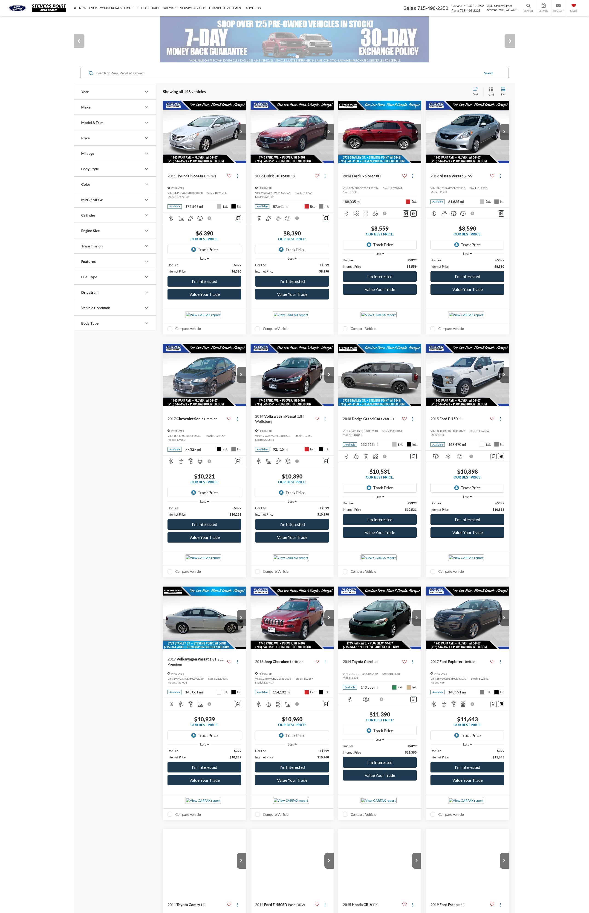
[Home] (75, 8)
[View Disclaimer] (210, 218)
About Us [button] (253, 8)
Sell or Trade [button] (148, 8)
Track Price (208, 249)
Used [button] (93, 8)
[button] (241, 132)
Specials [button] (170, 8)
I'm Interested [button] (204, 281)
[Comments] (238, 218)
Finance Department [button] (226, 8)
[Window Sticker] (413, 213)
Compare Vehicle (188, 328)
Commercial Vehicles (117, 8)
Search (488, 73)
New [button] (82, 8)
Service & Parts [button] (193, 8)
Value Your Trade (204, 294)
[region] (204, 268)
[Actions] (237, 176)
